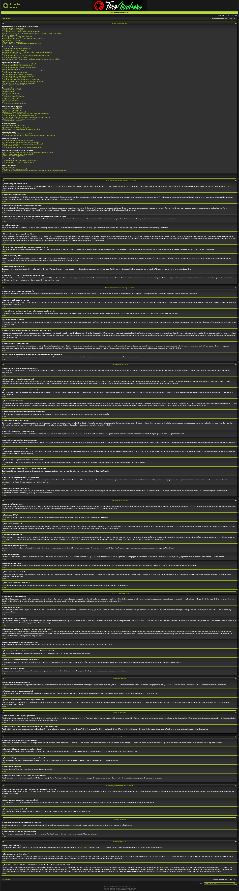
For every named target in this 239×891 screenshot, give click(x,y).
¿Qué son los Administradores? (12, 108)
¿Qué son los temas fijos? (11, 100)
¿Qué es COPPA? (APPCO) (11, 40)
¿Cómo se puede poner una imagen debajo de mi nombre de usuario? (26, 56)
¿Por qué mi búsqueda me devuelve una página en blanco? (22, 144)
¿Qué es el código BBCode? (12, 90)
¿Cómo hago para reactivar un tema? (15, 85)
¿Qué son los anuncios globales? (13, 97)
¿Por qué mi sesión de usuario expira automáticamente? (21, 31)
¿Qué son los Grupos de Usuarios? (14, 112)
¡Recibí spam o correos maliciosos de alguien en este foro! (22, 129)
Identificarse (125, 12)
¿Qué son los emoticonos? (11, 93)
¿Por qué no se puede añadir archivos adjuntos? (18, 76)
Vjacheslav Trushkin (115, 888)
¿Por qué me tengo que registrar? (13, 30)
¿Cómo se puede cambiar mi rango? (14, 57)
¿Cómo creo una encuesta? (11, 69)
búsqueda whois (165, 867)
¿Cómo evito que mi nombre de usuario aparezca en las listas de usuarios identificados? (32, 33)
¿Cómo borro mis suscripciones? (13, 156)
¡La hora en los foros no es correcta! (14, 50)
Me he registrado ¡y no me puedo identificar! (17, 37)
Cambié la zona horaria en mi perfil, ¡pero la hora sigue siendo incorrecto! (27, 52)
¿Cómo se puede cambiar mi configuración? (17, 49)
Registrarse (113, 12)
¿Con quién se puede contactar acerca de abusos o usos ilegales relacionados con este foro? (34, 171)
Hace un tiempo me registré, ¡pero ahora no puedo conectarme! (23, 38)
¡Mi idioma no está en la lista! (12, 54)
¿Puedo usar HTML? (9, 91)
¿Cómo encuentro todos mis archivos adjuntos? (18, 162)
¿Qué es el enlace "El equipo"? (12, 121)
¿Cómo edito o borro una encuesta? (14, 73)
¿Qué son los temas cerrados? (12, 102)
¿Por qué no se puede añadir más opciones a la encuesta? (22, 71)
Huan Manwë (121, 889)
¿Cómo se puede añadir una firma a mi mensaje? (19, 67)
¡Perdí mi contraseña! (9, 35)
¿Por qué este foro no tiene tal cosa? (14, 169)
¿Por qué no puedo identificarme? (13, 28)
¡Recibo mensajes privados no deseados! (16, 127)
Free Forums (125, 888)
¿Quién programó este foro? (11, 167)
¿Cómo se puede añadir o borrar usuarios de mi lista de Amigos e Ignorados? (28, 136)
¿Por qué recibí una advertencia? (13, 78)
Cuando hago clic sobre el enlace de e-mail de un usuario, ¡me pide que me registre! (31, 59)
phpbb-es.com (131, 889)
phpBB (112, 886)
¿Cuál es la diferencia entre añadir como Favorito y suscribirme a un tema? (27, 152)
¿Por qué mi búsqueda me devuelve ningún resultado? (20, 142)
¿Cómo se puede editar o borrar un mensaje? (17, 66)
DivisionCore (132, 888)
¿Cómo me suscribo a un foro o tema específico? (18, 154)
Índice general (6, 18)
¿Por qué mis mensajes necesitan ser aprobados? (19, 83)
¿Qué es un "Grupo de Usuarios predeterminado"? (19, 119)
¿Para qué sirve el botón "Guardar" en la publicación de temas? (23, 81)
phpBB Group (82, 848)
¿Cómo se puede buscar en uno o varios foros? (18, 140)
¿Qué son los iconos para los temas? (14, 104)
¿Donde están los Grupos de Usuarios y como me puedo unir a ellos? (25, 114)
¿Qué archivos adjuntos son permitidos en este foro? (20, 161)
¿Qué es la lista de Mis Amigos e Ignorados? (17, 134)
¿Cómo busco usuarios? (10, 146)
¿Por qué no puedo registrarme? (13, 42)
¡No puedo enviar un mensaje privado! (15, 125)
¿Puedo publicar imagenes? (11, 95)
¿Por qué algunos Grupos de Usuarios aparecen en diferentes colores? (26, 117)
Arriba (4, 190)
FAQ (119, 12)
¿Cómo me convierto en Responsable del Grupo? (19, 115)
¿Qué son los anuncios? (10, 98)
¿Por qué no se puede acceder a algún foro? (17, 74)
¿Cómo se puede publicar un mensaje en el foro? (19, 64)
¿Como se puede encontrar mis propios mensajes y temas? (22, 147)
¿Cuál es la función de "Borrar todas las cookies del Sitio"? (22, 44)
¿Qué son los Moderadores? (12, 110)
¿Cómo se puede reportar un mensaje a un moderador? (21, 80)
